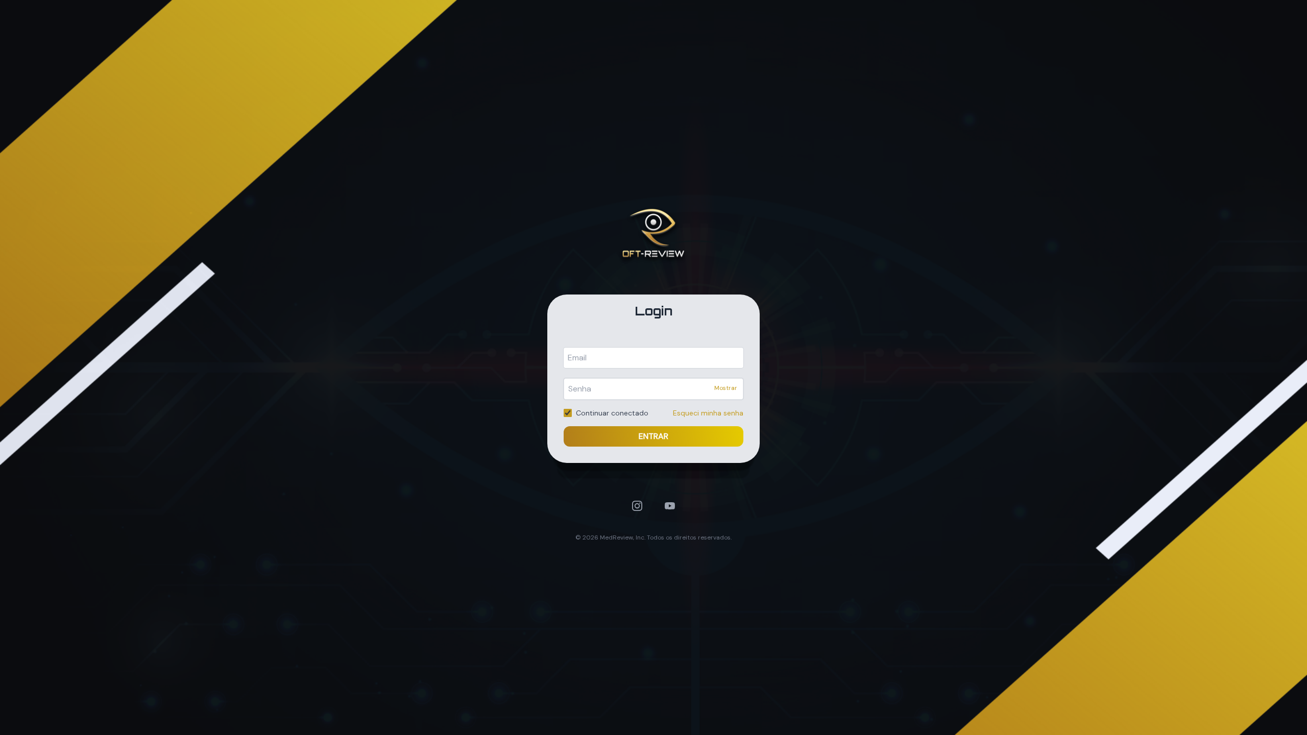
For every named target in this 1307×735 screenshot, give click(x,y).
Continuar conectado (612, 413)
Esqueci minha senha (708, 413)
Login (653, 310)
